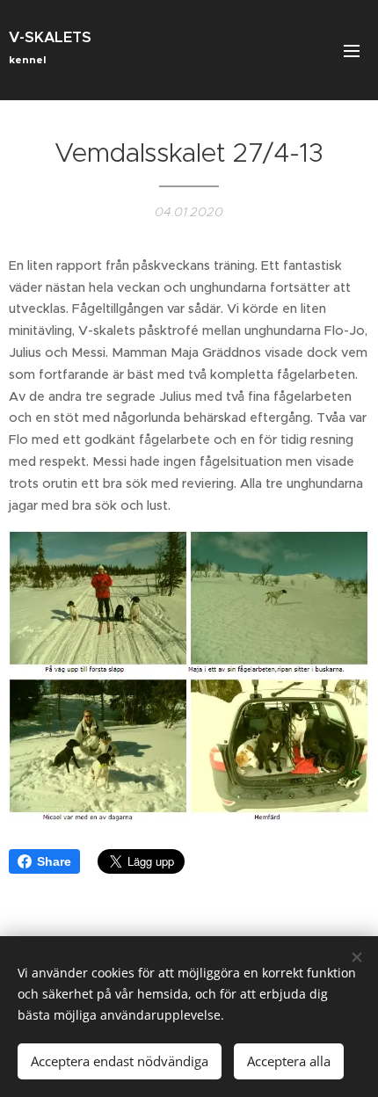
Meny (351, 50)
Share (54, 861)
